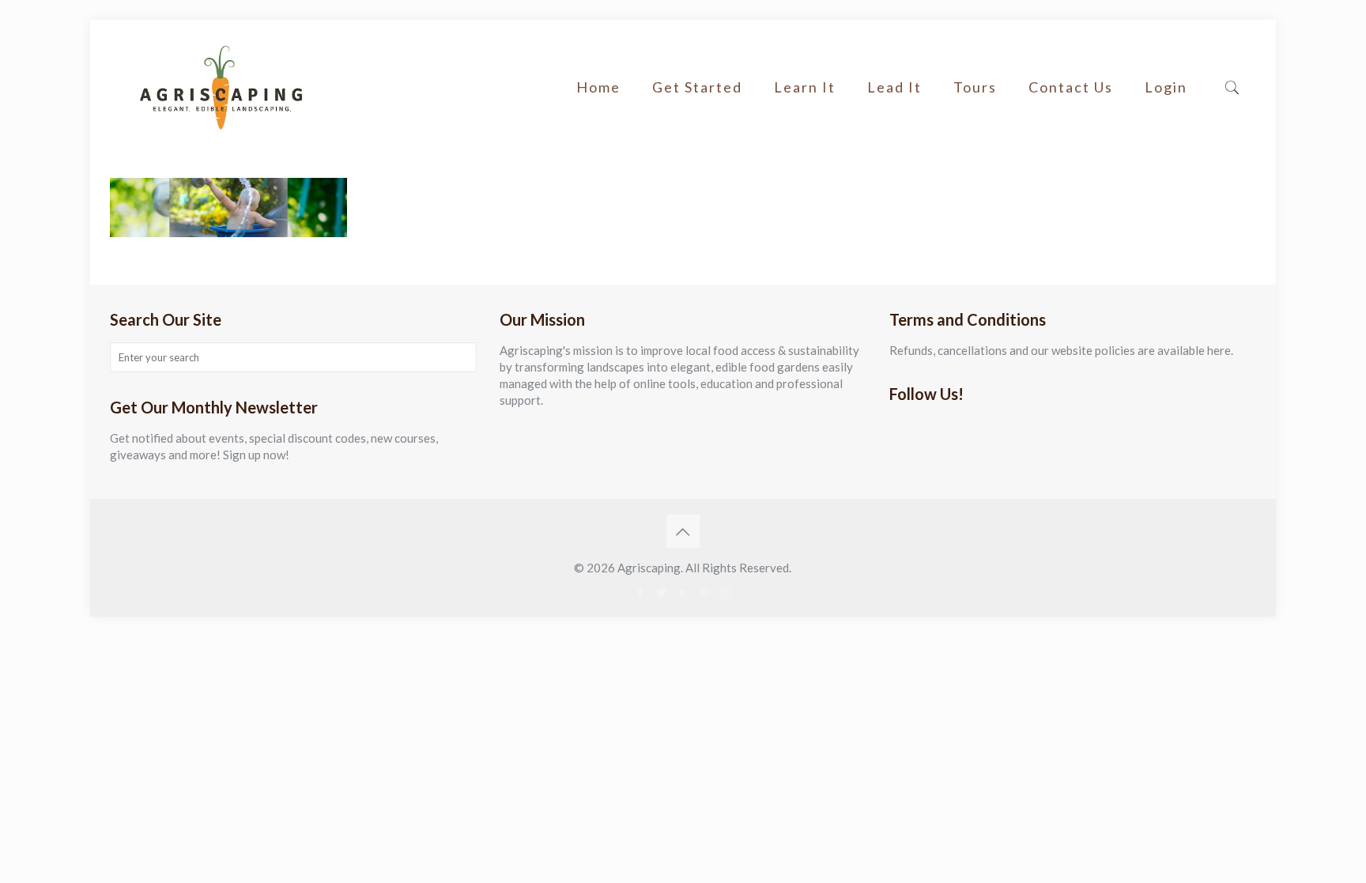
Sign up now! (256, 454)
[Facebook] (640, 592)
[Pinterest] (704, 592)
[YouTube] (682, 592)
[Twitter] (661, 592)
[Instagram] (725, 592)
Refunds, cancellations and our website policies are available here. (1061, 350)
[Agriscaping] (220, 87)
